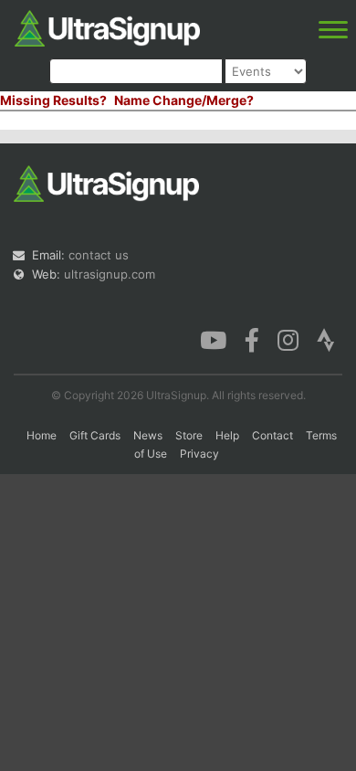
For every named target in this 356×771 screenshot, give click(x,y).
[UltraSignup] (107, 26)
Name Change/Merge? (184, 100)
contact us (98, 255)
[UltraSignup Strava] (325, 339)
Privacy (199, 453)
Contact (272, 435)
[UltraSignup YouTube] (213, 339)
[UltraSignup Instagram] (288, 339)
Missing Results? (53, 100)
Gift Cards (94, 435)
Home (41, 435)
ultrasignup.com (109, 274)
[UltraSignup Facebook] (252, 339)
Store (189, 435)
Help (227, 435)
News (147, 435)
